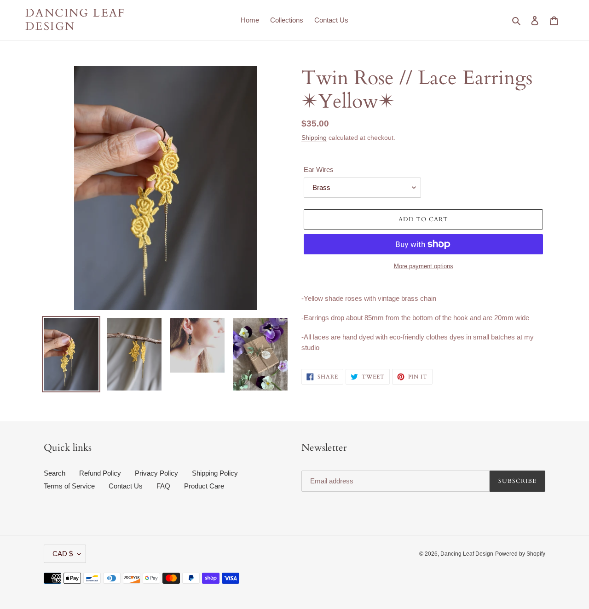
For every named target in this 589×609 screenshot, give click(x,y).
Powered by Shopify (520, 554)
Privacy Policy (156, 473)
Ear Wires (319, 169)
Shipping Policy (215, 473)
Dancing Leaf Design (75, 20)
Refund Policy (100, 473)
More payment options (423, 266)
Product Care (204, 486)
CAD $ (62, 553)
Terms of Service (69, 486)
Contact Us (126, 486)
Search (54, 473)
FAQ (163, 486)
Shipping (314, 137)
